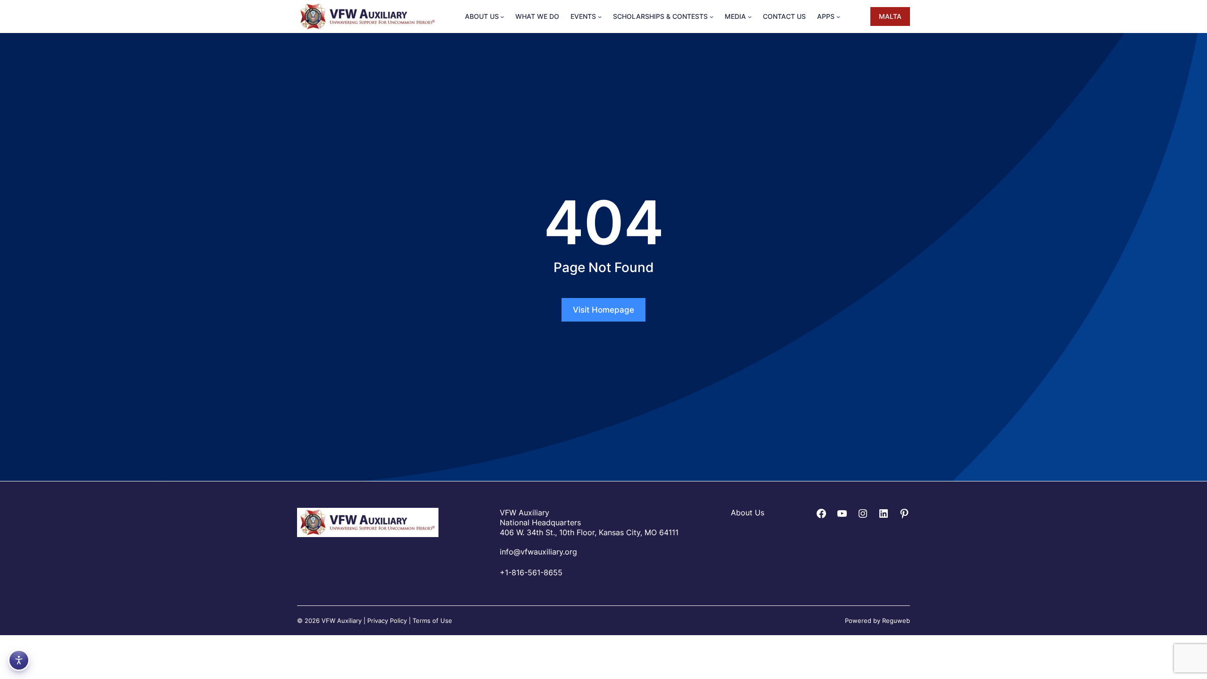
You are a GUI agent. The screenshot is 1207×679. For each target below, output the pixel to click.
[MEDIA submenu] (750, 16)
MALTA (890, 16)
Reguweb (896, 620)
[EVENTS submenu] (600, 16)
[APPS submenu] (838, 16)
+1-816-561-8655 (531, 572)
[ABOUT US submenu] (502, 16)
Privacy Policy (387, 620)
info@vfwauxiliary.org (538, 551)
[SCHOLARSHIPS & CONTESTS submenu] (711, 16)
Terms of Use (432, 620)
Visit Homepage (603, 310)
